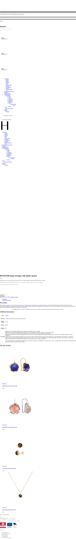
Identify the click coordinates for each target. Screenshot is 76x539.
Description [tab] (4, 299)
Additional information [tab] (6, 300)
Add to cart (4, 383)
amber (30, 306)
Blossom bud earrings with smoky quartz (9, 468)
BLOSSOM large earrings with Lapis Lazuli (9, 385)
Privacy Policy (5, 535)
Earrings (16, 297)
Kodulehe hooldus (3, 537)
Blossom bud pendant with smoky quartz (9, 509)
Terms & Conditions (6, 533)
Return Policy (5, 534)
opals (24, 306)
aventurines (40, 306)
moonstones (8, 306)
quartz (14, 306)
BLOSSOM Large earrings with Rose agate (9, 427)
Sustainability (4, 532)
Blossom (12, 297)
